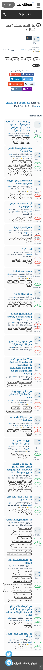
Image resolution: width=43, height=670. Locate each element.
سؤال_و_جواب (26, 220)
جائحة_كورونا (27, 408)
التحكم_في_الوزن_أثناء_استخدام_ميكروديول (17, 590)
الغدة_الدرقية (27, 217)
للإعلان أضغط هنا (31, 664)
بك (23, 484)
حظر (36, 59)
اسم (18, 623)
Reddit (31, 84)
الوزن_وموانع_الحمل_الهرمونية (21, 578)
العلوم (11, 168)
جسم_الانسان (26, 168)
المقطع (19, 481)
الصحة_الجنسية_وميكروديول (22, 587)
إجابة (10, 197)
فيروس (22, 171)
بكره (13, 260)
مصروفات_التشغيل (25, 382)
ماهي (16, 282)
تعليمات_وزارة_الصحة (13, 411)
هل (30, 481)
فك (22, 59)
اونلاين (18, 647)
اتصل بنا (34, 663)
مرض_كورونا (27, 411)
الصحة (18, 168)
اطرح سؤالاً (25, 14)
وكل (29, 514)
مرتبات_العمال (26, 385)
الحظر (15, 59)
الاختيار (29, 171)
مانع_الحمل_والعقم (25, 528)
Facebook (29, 74)
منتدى (15, 162)
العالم (29, 434)
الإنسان (18, 510)
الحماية (28, 162)
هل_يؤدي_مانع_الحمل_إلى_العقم (21, 544)
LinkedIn (17, 79)
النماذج (24, 487)
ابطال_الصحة (22, 174)
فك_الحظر (26, 139)
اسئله (29, 331)
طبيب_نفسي (27, 647)
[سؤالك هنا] (21, 4)
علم (23, 238)
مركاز (16, 165)
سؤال (7, 59)
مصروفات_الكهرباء (13, 385)
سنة (20, 514)
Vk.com (18, 88)
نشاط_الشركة (12, 382)
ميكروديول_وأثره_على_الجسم (22, 594)
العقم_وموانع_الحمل (24, 538)
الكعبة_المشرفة (26, 197)
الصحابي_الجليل (26, 194)
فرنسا (29, 282)
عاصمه (22, 282)
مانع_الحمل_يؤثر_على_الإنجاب (22, 534)
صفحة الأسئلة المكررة (15, 664)
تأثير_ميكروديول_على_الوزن (22, 574)
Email (29, 88)
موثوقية (12, 484)
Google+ (16, 74)
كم (25, 514)
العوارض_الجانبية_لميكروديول (22, 581)
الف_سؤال (12, 174)
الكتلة (29, 302)
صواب (20, 491)
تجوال (28, 59)
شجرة (27, 454)
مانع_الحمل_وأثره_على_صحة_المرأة (20, 600)
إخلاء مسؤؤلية (16, 663)
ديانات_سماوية (26, 623)
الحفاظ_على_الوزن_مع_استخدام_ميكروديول (17, 584)
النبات (27, 457)
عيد (30, 260)
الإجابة (16, 142)
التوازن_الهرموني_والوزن (23, 597)
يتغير (11, 510)
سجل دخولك (24, 103)
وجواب (23, 165)
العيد (18, 260)
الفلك (17, 238)
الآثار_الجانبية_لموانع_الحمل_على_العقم (19, 554)
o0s (14, 156)
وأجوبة (10, 328)
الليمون (21, 454)
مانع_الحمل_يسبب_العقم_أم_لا (21, 541)
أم (15, 491)
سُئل (38, 49)
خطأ (10, 491)
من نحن (26, 663)
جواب (11, 220)
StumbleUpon (17, 84)
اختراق (22, 162)
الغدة (18, 217)
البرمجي (11, 481)
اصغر (29, 306)
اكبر (11, 302)
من (30, 487)
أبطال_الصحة (16, 408)
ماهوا (17, 302)
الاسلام (10, 165)
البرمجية (16, 487)
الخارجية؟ (28, 491)
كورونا (17, 431)
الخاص (29, 484)
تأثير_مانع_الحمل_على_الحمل (22, 551)
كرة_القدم (14, 171)
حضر (13, 139)
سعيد (24, 260)
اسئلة (16, 328)
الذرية (23, 302)
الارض (11, 238)
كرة (29, 174)
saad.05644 (28, 254)
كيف (28, 142)
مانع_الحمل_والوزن (25, 571)
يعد (25, 481)
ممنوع (21, 457)
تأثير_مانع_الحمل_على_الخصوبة (21, 547)
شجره (14, 454)
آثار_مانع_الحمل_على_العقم (22, 531)
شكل (24, 510)
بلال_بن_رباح (15, 194)
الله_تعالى (28, 627)
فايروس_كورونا (26, 431)
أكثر (18, 484)
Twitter (29, 79)
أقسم (12, 623)
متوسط (22, 306)
